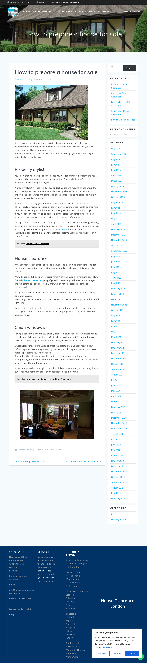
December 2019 (119, 466)
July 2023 (115, 261)
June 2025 (116, 170)
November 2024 (119, 191)
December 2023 (119, 234)
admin (20, 79)
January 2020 (117, 460)
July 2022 (115, 320)
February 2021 (118, 407)
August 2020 (117, 434)
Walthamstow (72, 656)
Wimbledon (71, 653)
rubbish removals (46, 574)
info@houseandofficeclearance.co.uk (68, 2)
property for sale (41, 450)
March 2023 (117, 283)
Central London (73, 572)
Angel (68, 620)
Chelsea (69, 624)
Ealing (69, 605)
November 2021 (119, 358)
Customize (102, 653)
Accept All (132, 653)
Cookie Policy (107, 647)
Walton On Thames (75, 650)
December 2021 (119, 353)
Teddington (71, 643)
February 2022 (118, 342)
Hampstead (71, 627)
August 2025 (117, 159)
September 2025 (119, 154)
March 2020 (117, 455)
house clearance (25, 450)
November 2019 (119, 471)
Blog (137, 11)
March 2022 (117, 337)
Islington (70, 613)
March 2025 (117, 180)
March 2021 (117, 401)
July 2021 (115, 380)
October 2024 (118, 197)
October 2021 (118, 364)
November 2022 (119, 304)
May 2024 (115, 218)
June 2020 (116, 444)
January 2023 (117, 294)
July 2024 (115, 207)
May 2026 (115, 148)
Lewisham (71, 634)
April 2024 (116, 224)
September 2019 (119, 482)
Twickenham (72, 646)
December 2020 (119, 417)
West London (72, 579)
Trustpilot (26, 609)
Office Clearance (63, 11)
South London (73, 582)
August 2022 (117, 315)
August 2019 (117, 487)
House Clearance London (37, 11)
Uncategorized (118, 519)
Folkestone (71, 598)
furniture (63, 229)
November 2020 (119, 423)
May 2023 (115, 272)
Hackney (70, 601)
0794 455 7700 (44, 2)
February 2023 (118, 288)
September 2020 (119, 428)
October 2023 (118, 245)
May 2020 (115, 450)
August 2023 (117, 256)
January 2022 (117, 347)
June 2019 (116, 493)
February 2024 (118, 229)
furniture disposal (46, 563)
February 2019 (118, 498)
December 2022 (119, 299)
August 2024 (117, 202)
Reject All (117, 653)
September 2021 (119, 369)
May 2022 (115, 331)
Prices (106, 11)
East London (72, 586)
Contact (126, 11)
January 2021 (117, 412)
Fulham (69, 631)
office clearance (45, 560)
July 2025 (115, 164)
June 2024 (116, 213)
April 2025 (116, 175)
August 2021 (117, 374)
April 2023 (116, 277)
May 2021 (115, 390)
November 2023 (119, 240)
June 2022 (116, 326)
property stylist (57, 450)
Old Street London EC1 (77, 591)
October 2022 (118, 310)
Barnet (69, 594)
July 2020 (115, 439)
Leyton (69, 617)
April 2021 (116, 396)
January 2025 (117, 186)
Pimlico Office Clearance (123, 119)
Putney (69, 637)
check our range (45, 581)
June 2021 (116, 385)
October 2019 (118, 477)
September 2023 (119, 250)
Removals (80, 11)
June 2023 (116, 267)
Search (129, 68)
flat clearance (44, 567)
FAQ (114, 11)
